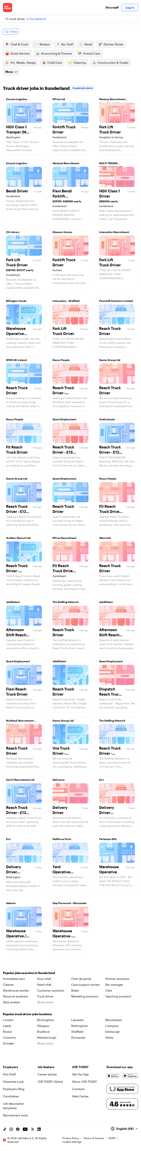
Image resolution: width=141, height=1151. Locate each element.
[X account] (32, 1129)
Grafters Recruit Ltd (18, 537)
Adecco (11, 903)
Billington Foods (16, 300)
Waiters (44, 44)
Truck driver (45, 996)
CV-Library (12, 232)
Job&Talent (13, 602)
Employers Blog (13, 1089)
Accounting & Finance (56, 53)
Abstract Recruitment (66, 163)
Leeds (7, 1025)
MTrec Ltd (59, 99)
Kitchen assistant (117, 978)
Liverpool (111, 1025)
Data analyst (11, 1002)
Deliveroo (59, 779)
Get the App (80, 1074)
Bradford (43, 1031)
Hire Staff (9, 1074)
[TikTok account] (4, 1129)
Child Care (54, 62)
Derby (109, 1037)
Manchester (113, 1020)
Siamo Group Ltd (109, 360)
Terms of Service (94, 1138)
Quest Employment (64, 419)
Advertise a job (13, 1081)
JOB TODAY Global (50, 1081)
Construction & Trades (113, 62)
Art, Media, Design (23, 62)
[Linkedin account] (39, 1129)
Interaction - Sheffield (66, 300)
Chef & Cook (19, 44)
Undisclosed (107, 419)
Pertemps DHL (108, 839)
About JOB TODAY (84, 1081)
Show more (45, 1002)
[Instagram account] (11, 1129)
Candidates (11, 1096)
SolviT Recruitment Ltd (20, 779)
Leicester (77, 1020)
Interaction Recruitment (114, 232)
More (9, 71)
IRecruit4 (105, 537)
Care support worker (85, 984)
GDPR (111, 1138)
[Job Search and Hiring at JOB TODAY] (7, 7)
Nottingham (79, 1025)
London (8, 1020)
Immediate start (14, 978)
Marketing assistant (84, 996)
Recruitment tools (15, 1115)
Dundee (8, 1043)
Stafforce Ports (62, 839)
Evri (101, 779)
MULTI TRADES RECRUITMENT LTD (110, 164)
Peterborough (46, 1037)
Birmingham (45, 1020)
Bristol (7, 1031)
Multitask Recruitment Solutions (20, 721)
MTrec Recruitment (64, 537)
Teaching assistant (118, 996)
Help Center (80, 1096)
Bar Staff (67, 44)
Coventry (9, 1037)
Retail (88, 44)
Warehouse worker (16, 990)
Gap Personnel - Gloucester (70, 903)
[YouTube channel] (25, 1129)
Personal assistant (15, 996)
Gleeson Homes (62, 232)
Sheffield (77, 1031)
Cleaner (8, 984)
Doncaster (78, 1037)
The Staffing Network (66, 602)
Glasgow (43, 1025)
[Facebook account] (17, 1129)
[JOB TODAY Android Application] (130, 1075)
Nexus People (61, 360)
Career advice (47, 1074)
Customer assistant (50, 990)
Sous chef (44, 978)
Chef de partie (81, 978)
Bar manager (114, 984)
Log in (129, 7)
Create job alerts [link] (83, 88)
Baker (75, 990)
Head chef (44, 984)
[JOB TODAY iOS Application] (113, 1075)
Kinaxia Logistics (16, 99)
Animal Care (91, 53)
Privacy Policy (70, 1138)
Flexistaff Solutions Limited (116, 300)
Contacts (78, 1089)
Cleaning (79, 62)
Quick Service (20, 53)
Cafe (108, 990)
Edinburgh (112, 1031)
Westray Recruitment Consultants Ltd (112, 100)
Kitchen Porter (113, 44)
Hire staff (112, 7)
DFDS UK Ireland (16, 360)
